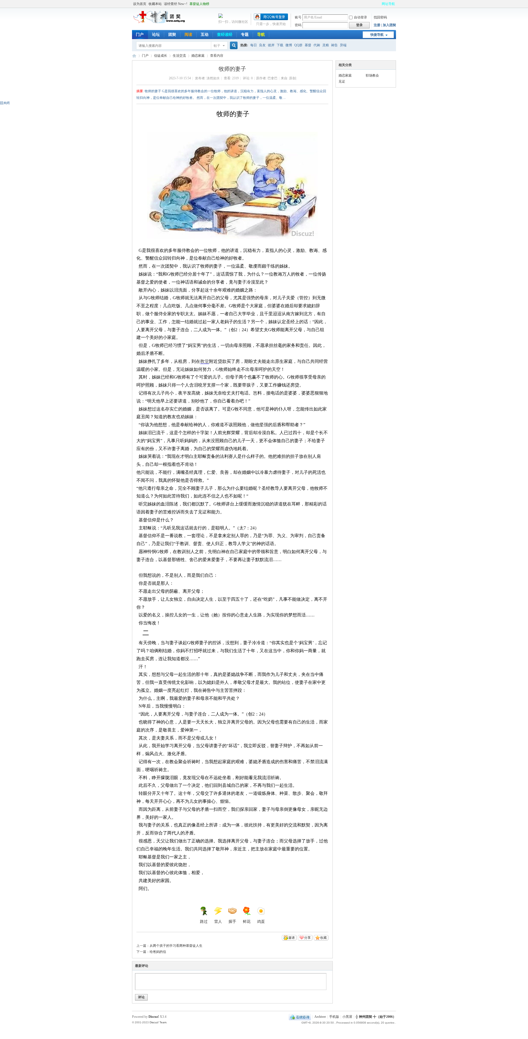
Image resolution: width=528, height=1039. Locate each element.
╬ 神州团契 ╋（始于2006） (376, 1017)
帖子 (217, 46)
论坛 (156, 34)
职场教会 (372, 75)
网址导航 (388, 4)
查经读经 (224, 34)
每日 (253, 45)
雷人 (218, 922)
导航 (261, 34)
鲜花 (247, 922)
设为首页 (139, 4)
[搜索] (233, 45)
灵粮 (325, 45)
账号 (298, 17)
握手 (232, 922)
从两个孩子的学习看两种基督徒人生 (176, 946)
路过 (204, 922)
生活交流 (179, 56)
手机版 (334, 1017)
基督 (308, 45)
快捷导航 (377, 35)
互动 (204, 34)
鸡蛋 (261, 922)
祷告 (334, 45)
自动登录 (360, 17)
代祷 (317, 45)
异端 (343, 45)
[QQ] (300, 1017)
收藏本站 (155, 4)
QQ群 (298, 45)
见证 (342, 81)
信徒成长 (160, 56)
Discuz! (153, 1017)
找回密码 (380, 17)
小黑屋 (347, 1017)
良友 (262, 45)
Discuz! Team (158, 1022)
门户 (140, 34)
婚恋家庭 (198, 56)
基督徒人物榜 (199, 4)
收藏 (323, 938)
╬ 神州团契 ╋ (134, 56)
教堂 (204, 361)
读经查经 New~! (175, 4)
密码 (298, 25)
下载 (280, 45)
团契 (172, 34)
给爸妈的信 (158, 952)
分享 (307, 938)
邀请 (291, 938)
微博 (288, 45)
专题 (245, 34)
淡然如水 (213, 78)
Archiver (320, 1017)
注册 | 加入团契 (385, 25)
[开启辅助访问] (379, 3)
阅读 (188, 34)
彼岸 (271, 45)
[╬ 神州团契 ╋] (159, 22)
